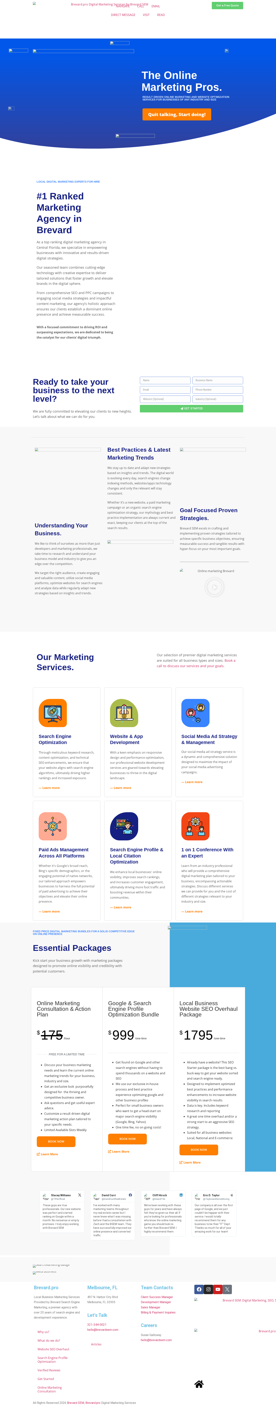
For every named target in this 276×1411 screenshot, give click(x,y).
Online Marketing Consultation (50, 1389)
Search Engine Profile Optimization (53, 1360)
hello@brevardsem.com (102, 1330)
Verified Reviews (49, 1370)
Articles (96, 1344)
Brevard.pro (92, 1403)
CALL (140, 6)
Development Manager (156, 1302)
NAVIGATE (123, 6)
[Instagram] (208, 1289)
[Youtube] (217, 1289)
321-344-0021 (96, 1324)
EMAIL (156, 6)
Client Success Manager (157, 1297)
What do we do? (49, 1340)
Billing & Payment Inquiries (158, 1312)
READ (161, 15)
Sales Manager (150, 1307)
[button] (214, 588)
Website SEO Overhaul (53, 1349)
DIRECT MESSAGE (123, 15)
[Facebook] (199, 1289)
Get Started (46, 1379)
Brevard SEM (75, 1403)
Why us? (43, 1332)
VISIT (146, 15)
